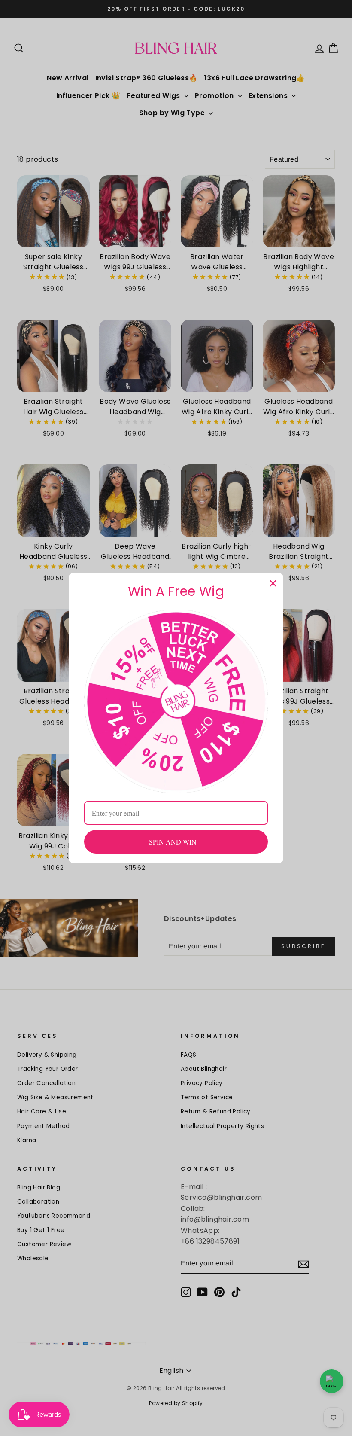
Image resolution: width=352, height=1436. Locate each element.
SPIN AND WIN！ (176, 841)
